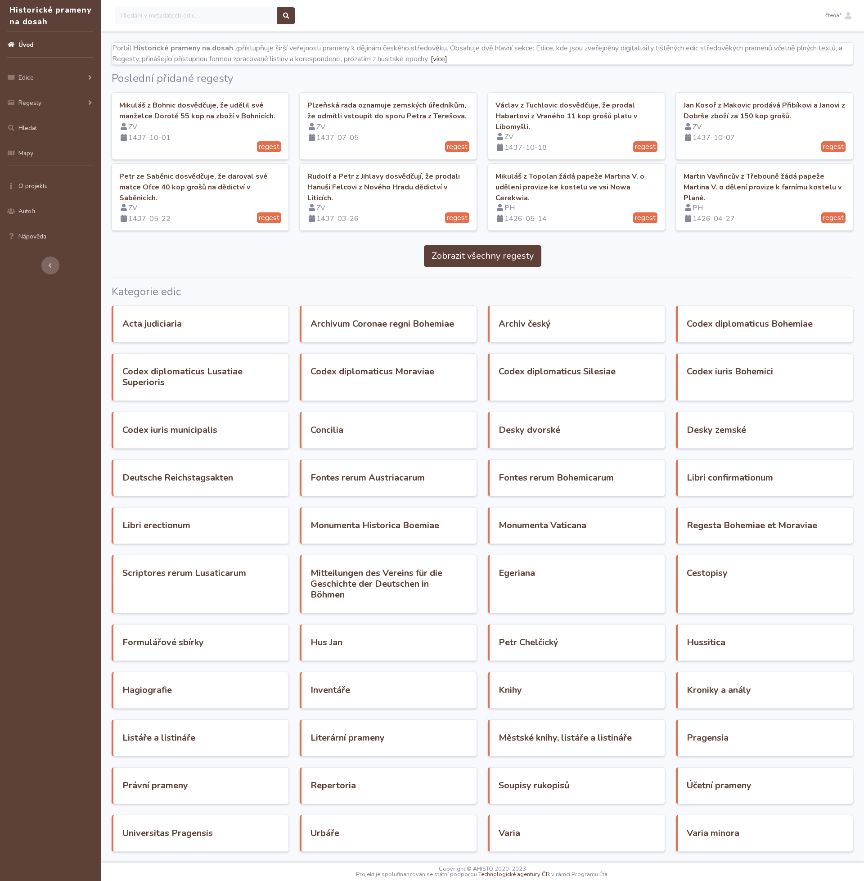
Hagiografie (147, 690)
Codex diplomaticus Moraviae (372, 371)
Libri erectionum (156, 525)
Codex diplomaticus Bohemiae (750, 324)
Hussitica (706, 642)
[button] (838, 15)
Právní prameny (155, 785)
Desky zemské (716, 430)
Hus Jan (326, 642)
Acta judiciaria (152, 324)
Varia (509, 833)
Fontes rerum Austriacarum (367, 478)
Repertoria (333, 785)
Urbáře (324, 833)
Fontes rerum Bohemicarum (556, 478)
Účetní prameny (719, 785)
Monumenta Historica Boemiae (374, 525)
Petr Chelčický (528, 642)
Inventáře (330, 690)
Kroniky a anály (719, 690)
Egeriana (517, 573)
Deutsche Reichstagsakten (177, 478)
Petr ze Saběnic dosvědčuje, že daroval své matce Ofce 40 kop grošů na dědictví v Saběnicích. (193, 187)
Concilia (326, 430)
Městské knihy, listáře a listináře (565, 738)
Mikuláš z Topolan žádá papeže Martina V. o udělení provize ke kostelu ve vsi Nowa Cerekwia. (569, 187)
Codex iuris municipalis (169, 430)
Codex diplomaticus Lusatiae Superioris (182, 376)
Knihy (510, 690)
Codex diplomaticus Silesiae (557, 371)
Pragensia (708, 738)
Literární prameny (347, 738)
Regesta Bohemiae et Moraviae (752, 525)
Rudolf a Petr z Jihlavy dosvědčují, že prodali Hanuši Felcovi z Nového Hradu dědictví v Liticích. (383, 187)
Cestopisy (707, 573)
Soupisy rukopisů (534, 785)
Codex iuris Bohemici (730, 371)
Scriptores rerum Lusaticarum (184, 573)
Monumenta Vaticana (542, 525)
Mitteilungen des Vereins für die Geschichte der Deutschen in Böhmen (376, 584)
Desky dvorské (529, 430)
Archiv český (525, 324)
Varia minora (713, 833)
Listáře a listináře (158, 738)
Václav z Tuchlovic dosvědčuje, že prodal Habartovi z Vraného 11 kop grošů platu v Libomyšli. (566, 116)
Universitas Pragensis (167, 833)
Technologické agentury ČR (514, 874)
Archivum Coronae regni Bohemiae (382, 324)
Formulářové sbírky (163, 642)
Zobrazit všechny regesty (483, 256)
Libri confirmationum (730, 478)
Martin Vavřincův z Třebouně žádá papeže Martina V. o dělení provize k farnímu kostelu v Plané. (763, 187)
